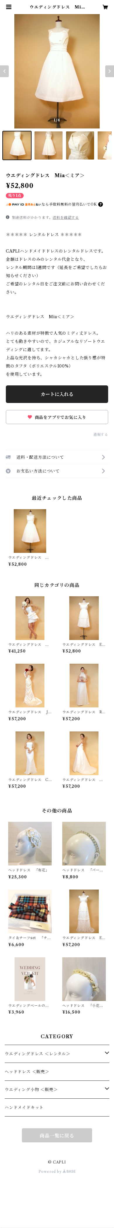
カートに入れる (57, 394)
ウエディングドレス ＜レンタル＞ (37, 1053)
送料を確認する (66, 217)
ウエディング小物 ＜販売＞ (31, 1089)
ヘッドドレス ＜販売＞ (27, 1071)
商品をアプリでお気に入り (59, 417)
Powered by (51, 1171)
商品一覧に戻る (57, 1136)
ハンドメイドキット (24, 1107)
